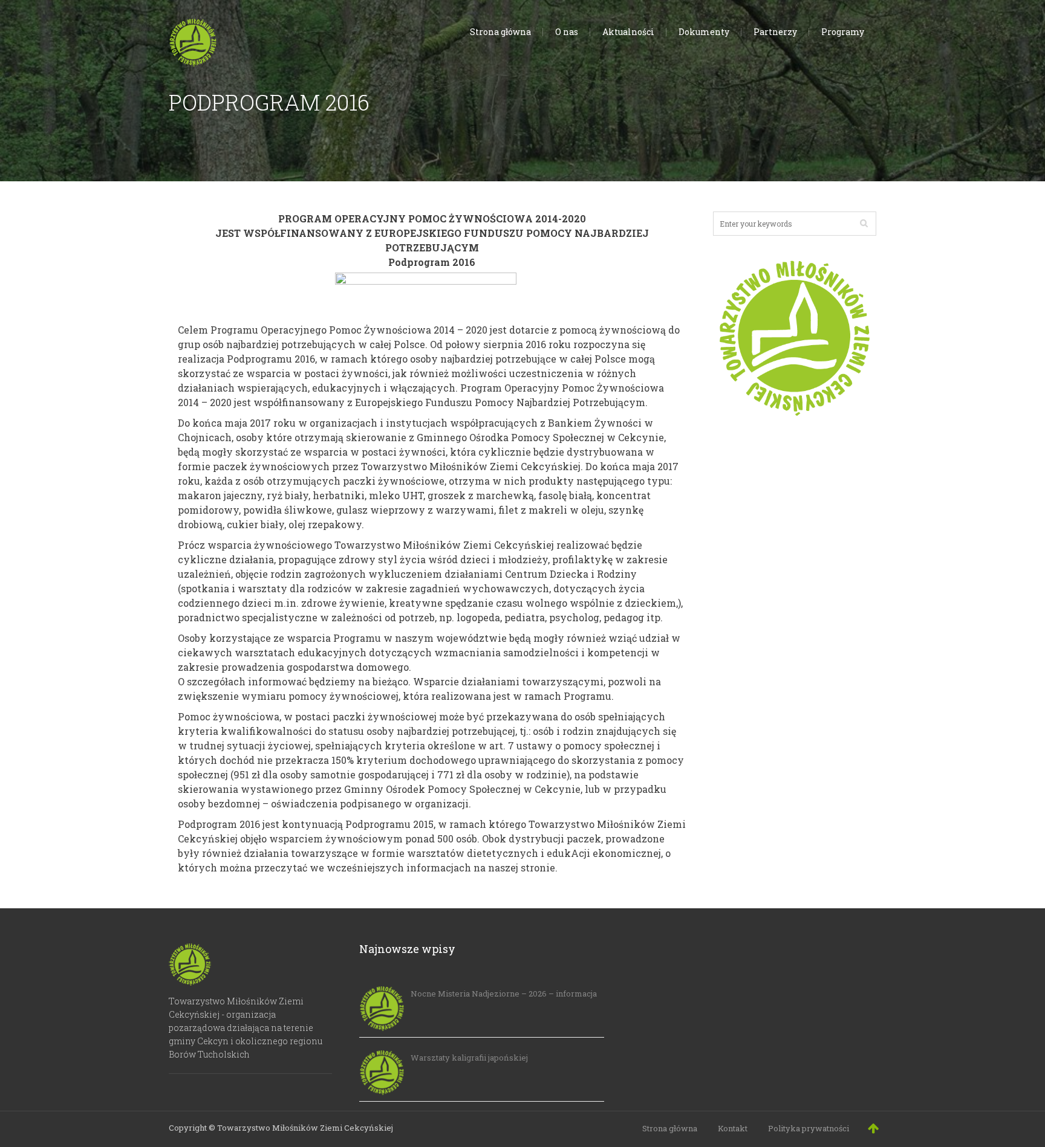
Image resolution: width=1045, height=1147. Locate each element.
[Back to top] (873, 1128)
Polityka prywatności (808, 1128)
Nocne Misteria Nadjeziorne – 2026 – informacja (504, 993)
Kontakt (732, 1128)
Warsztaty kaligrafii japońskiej (469, 1057)
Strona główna (669, 1128)
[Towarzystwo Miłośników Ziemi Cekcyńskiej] (193, 39)
